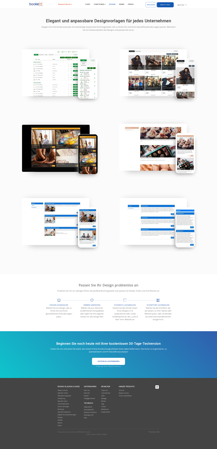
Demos (121, 4)
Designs (112, 4)
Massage (103, 398)
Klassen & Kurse (64, 4)
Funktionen (99, 4)
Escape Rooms (105, 412)
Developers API (88, 415)
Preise (131, 4)
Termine (121, 390)
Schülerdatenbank (63, 404)
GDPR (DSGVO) (81, 432)
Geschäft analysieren (64, 412)
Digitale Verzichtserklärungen (67, 415)
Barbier (103, 401)
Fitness (103, 407)
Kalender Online (63, 393)
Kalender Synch (62, 401)
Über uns (87, 390)
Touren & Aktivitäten (125, 396)
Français (93, 434)
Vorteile (60, 420)
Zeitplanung (61, 398)
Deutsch (181, 5)
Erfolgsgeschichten (89, 398)
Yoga (102, 404)
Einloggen (151, 4)
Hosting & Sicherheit (90, 412)
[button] (108, 361)
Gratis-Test (165, 4)
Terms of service (71, 432)
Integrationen (88, 407)
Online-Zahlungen (63, 407)
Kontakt (86, 396)
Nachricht (87, 393)
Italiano (99, 434)
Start (87, 4)
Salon (103, 396)
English (88, 434)
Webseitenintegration (64, 396)
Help (85, 418)
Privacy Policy (61, 432)
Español (105, 434)
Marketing (61, 409)
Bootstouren (105, 409)
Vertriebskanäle (89, 410)
